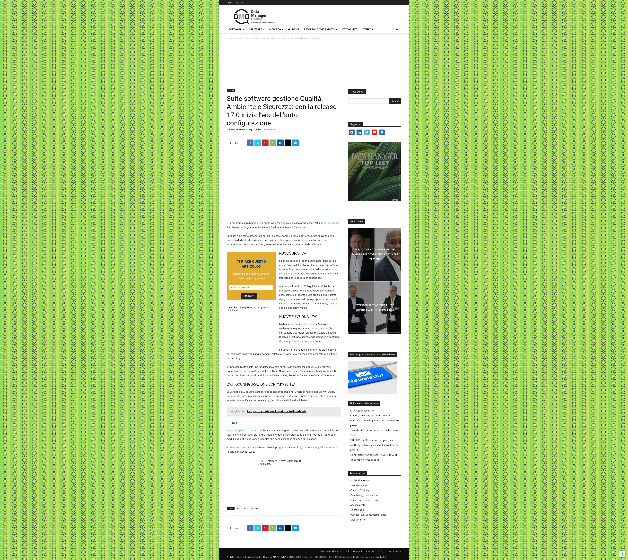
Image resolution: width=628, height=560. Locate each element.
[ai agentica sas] (374, 254)
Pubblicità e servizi (360, 480)
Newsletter (370, 551)
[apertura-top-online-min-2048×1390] (374, 171)
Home (229, 38)
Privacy (381, 551)
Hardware (255, 29)
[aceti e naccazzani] (374, 307)
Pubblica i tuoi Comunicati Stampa (368, 514)
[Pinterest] (265, 143)
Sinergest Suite (330, 222)
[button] (397, 29)
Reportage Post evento (319, 29)
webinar (255, 508)
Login (229, 2)
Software (235, 29)
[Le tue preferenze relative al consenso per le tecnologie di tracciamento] (622, 554)
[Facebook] (250, 143)
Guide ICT (293, 29)
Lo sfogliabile (357, 509)
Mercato (275, 29)
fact (238, 508)
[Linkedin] (280, 143)
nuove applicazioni (241, 430)
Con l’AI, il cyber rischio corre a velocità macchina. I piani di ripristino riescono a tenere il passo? (375, 420)
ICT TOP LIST (349, 29)
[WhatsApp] (273, 143)
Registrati (239, 2)
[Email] (288, 143)
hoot (246, 508)
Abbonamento (358, 504)
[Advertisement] (314, 65)
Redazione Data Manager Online (245, 129)
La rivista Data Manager (330, 551)
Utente (366, 29)
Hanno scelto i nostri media (364, 500)
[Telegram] (295, 143)
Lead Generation (359, 485)
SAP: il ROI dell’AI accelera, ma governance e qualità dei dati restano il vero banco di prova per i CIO (374, 445)
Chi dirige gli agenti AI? (362, 410)
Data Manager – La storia (364, 495)
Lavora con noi (358, 519)
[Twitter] (257, 143)
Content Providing (359, 490)
